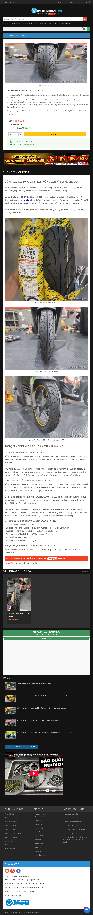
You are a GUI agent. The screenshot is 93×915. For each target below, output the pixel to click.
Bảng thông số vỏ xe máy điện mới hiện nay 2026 (36, 684)
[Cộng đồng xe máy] (12, 871)
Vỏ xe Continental (41, 855)
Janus (61, 111)
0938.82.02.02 (33, 141)
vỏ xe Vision (39, 24)
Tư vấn (79, 2)
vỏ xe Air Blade (28, 24)
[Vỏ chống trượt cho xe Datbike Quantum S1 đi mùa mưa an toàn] (10, 710)
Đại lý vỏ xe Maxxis (11, 829)
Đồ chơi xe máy (10, 2)
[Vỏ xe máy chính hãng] (18, 871)
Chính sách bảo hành (71, 833)
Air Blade (36, 111)
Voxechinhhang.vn (21, 912)
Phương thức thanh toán (72, 818)
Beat (86, 111)
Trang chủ (59, 2)
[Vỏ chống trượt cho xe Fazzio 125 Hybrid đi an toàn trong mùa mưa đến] (10, 735)
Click (30, 111)
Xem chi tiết (31, 144)
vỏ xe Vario (56, 24)
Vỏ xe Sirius (39, 839)
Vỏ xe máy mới (10, 814)
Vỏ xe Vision (39, 843)
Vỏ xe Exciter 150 (40, 836)
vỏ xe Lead (66, 24)
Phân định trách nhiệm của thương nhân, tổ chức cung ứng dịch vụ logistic (75, 839)
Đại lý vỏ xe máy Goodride (13, 833)
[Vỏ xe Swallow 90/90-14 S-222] (19, 595)
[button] (40, 85)
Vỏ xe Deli (38, 859)
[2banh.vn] (7, 871)
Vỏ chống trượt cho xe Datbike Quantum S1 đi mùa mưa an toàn (42, 708)
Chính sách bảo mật (70, 825)
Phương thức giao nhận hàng (73, 822)
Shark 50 (49, 111)
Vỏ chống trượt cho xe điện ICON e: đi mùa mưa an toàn (39, 720)
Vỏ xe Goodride (10, 849)
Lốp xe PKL (8, 841)
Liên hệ (87, 2)
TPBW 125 (10, 114)
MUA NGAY (55, 134)
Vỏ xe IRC (38, 832)
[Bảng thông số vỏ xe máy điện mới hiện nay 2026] (10, 686)
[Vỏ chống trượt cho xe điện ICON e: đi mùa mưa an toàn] (10, 723)
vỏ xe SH (48, 24)
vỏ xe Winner (16, 24)
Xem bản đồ (47, 639)
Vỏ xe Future (39, 851)
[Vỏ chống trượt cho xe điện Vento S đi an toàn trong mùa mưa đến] (10, 698)
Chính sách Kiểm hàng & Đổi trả (74, 829)
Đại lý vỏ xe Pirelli (10, 825)
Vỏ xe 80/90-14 (78, 111)
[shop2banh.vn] (56, 558)
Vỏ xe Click (38, 847)
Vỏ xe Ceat (38, 824)
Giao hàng (69, 2)
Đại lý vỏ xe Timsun (11, 845)
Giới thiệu (38, 820)
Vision (43, 111)
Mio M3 (24, 111)
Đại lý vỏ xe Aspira (11, 837)
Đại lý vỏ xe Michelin (11, 818)
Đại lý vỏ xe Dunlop (11, 822)
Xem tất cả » (86, 572)
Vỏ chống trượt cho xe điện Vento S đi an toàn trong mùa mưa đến (42, 696)
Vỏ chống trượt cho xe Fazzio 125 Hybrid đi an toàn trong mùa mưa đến (44, 732)
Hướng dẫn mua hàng (71, 814)
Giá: (10, 121)
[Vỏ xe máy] (46, 11)
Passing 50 (68, 111)
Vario (55, 111)
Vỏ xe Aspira (39, 828)
